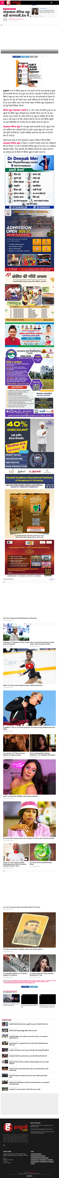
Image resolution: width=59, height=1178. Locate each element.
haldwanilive (34, 1159)
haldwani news (35, 1161)
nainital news (23, 981)
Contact (5, 1161)
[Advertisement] (29, 1104)
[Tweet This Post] (25, 56)
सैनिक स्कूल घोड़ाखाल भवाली (14, 110)
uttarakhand (42, 1159)
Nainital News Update (34, 981)
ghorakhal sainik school (37, 980)
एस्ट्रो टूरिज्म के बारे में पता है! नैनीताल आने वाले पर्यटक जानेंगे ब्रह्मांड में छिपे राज (11, 1004)
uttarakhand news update (38, 1155)
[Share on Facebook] (16, 56)
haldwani (49, 1159)
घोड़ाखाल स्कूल (21, 982)
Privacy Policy (7, 1162)
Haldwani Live (31, 1172)
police (32, 1163)
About (5, 1158)
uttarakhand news (36, 1154)
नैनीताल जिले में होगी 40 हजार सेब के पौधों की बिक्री (29, 1006)
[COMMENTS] (42, 56)
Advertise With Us (8, 1159)
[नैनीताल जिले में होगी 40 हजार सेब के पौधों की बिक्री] (29, 995)
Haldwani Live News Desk (16, 19)
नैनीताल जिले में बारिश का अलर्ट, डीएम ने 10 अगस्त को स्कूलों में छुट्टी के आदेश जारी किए (47, 1006)
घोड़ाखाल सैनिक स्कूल (12, 126)
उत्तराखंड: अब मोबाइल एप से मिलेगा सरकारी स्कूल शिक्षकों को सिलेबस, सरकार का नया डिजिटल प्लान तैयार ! (15, 1155)
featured (51, 1161)
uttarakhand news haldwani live (39, 1157)
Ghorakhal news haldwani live (21, 980)
